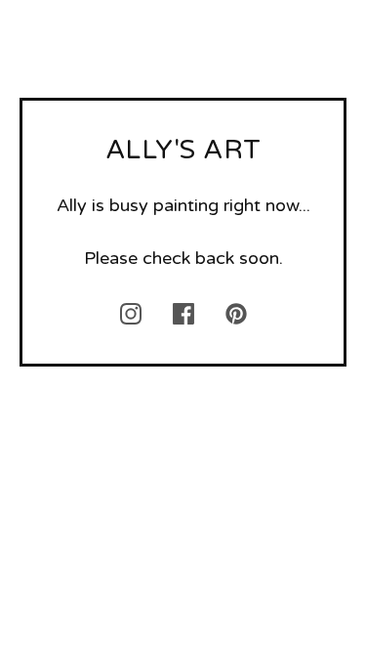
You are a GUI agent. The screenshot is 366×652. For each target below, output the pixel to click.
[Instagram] (130, 313)
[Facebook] (183, 313)
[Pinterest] (236, 313)
